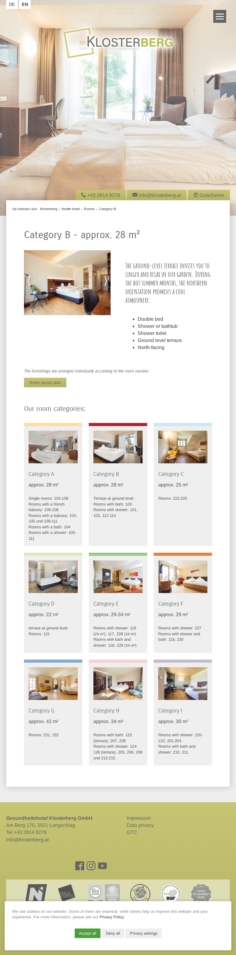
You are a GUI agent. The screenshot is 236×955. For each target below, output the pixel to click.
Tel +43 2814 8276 (26, 832)
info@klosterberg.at (27, 839)
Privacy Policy (112, 917)
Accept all (87, 933)
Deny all (113, 933)
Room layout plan (45, 382)
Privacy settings (143, 933)
